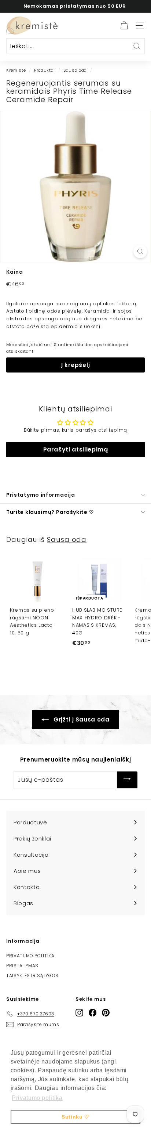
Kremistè (16, 70)
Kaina (14, 272)
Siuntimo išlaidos (73, 345)
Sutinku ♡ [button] (75, 1117)
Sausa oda (75, 70)
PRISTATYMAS (22, 965)
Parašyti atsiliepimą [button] (75, 449)
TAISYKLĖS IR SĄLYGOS (32, 975)
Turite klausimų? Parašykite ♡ (50, 512)
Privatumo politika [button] (37, 1098)
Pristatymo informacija (40, 495)
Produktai (44, 70)
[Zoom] (140, 251)
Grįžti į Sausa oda (80, 719)
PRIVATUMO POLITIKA (30, 956)
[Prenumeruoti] (127, 779)
